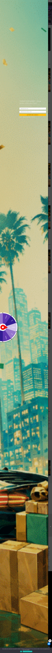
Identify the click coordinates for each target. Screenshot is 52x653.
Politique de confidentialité (27, 651)
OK (21, 651)
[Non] (50, 650)
